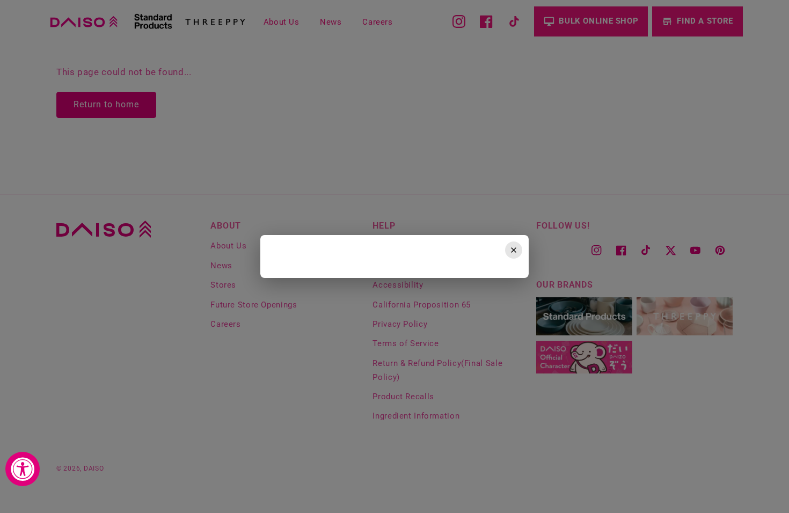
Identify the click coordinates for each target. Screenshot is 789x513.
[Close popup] (513, 250)
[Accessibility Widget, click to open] (22, 469)
